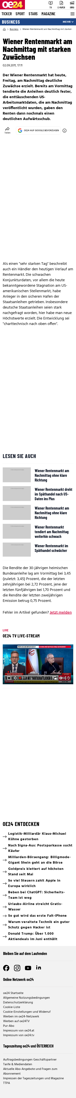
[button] (38, 664)
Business (11, 22)
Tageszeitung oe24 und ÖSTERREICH (28, 1046)
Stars (33, 13)
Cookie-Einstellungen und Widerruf (26, 1011)
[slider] (23, 678)
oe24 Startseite (13, 993)
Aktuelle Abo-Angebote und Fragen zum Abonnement (30, 1071)
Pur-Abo (8, 1026)
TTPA (6, 1083)
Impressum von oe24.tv (18, 1035)
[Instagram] (17, 968)
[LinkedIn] (39, 968)
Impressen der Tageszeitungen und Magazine (33, 1078)
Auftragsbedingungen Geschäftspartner (30, 1059)
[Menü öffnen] (72, 14)
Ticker (7, 13)
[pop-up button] (61, 678)
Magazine (49, 13)
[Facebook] (6, 968)
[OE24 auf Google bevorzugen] (64, 130)
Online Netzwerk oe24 (18, 979)
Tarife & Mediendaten (17, 1064)
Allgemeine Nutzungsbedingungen (26, 997)
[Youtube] (28, 968)
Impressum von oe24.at (18, 1030)
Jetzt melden (61, 612)
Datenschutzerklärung (18, 1002)
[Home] (4, 29)
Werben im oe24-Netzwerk (21, 1016)
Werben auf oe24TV (16, 1021)
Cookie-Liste (11, 1007)
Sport (20, 13)
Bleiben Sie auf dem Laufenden (25, 953)
